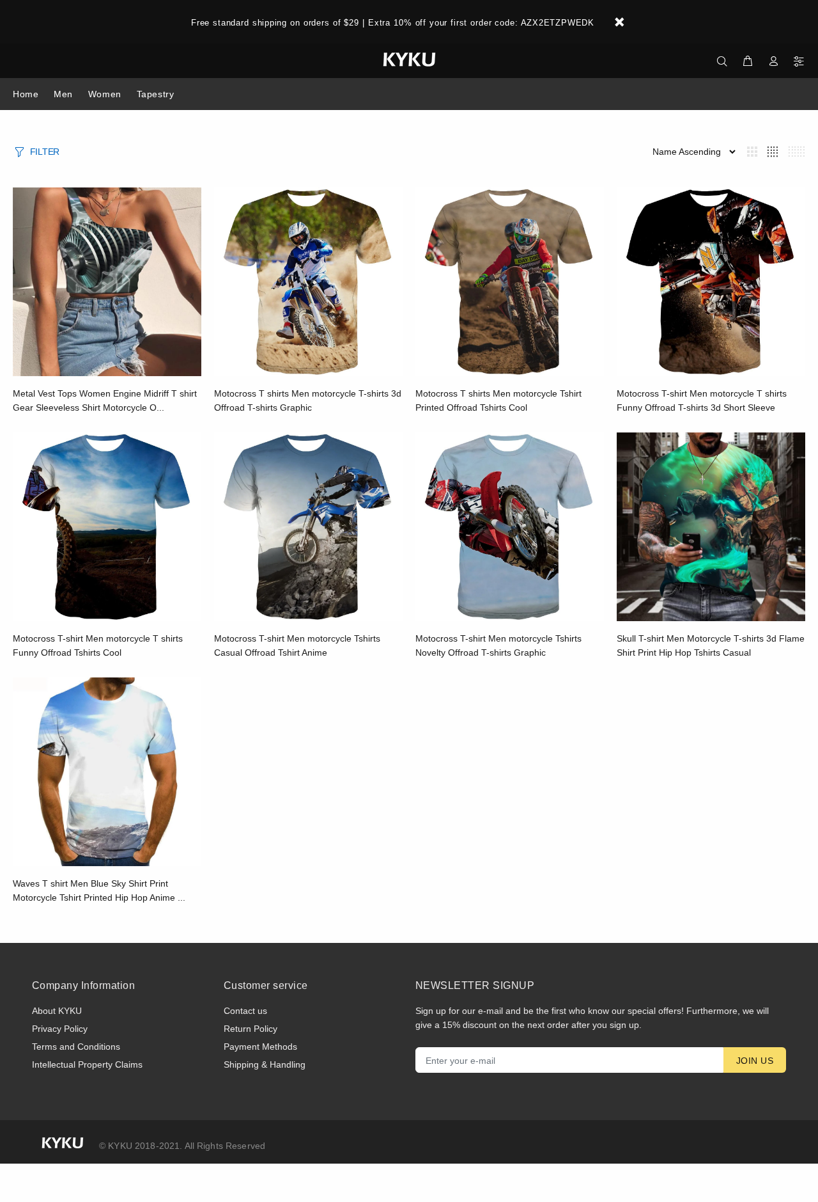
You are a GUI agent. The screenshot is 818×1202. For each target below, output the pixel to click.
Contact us (245, 1011)
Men (63, 94)
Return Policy (250, 1029)
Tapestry (155, 94)
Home (25, 94)
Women (104, 94)
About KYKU (57, 1011)
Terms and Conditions (76, 1046)
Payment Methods (260, 1046)
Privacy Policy (60, 1029)
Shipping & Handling (264, 1064)
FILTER (44, 151)
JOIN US (754, 1061)
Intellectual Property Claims (87, 1064)
